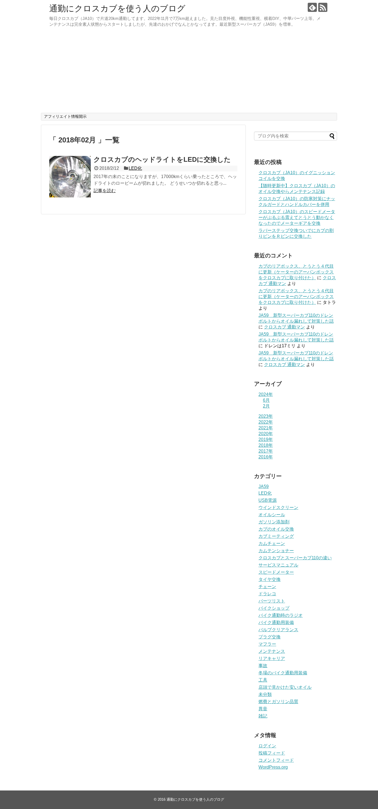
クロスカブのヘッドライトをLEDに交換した (162, 159)
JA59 (263, 486)
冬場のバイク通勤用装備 (282, 672)
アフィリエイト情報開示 (65, 116)
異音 (262, 708)
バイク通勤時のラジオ (280, 615)
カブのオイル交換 (276, 529)
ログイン (267, 745)
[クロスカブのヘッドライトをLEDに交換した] (70, 176)
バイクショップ (273, 608)
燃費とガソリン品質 (278, 701)
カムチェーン (271, 543)
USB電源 (267, 500)
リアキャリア (271, 658)
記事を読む (105, 190)
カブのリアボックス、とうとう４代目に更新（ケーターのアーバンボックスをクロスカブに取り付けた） (296, 272)
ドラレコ (267, 593)
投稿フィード (271, 753)
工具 (262, 680)
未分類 (265, 694)
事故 (262, 665)
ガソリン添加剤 (273, 522)
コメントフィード (276, 760)
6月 (266, 400)
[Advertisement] (189, 71)
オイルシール (271, 514)
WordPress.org (273, 767)
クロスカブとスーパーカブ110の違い (295, 557)
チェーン (267, 586)
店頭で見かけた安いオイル (285, 687)
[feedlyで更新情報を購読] (312, 7)
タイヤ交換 (269, 579)
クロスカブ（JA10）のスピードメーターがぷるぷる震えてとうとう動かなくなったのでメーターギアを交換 (296, 217)
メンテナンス (271, 651)
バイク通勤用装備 (276, 622)
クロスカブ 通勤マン (284, 327)
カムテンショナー (276, 550)
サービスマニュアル (278, 565)
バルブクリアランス (278, 629)
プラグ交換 (269, 637)
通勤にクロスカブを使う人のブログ (117, 8)
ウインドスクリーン (278, 507)
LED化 (135, 168)
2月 (266, 406)
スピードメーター (276, 572)
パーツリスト (271, 601)
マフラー (267, 644)
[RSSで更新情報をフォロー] (322, 7)
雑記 (262, 716)
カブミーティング (276, 536)
